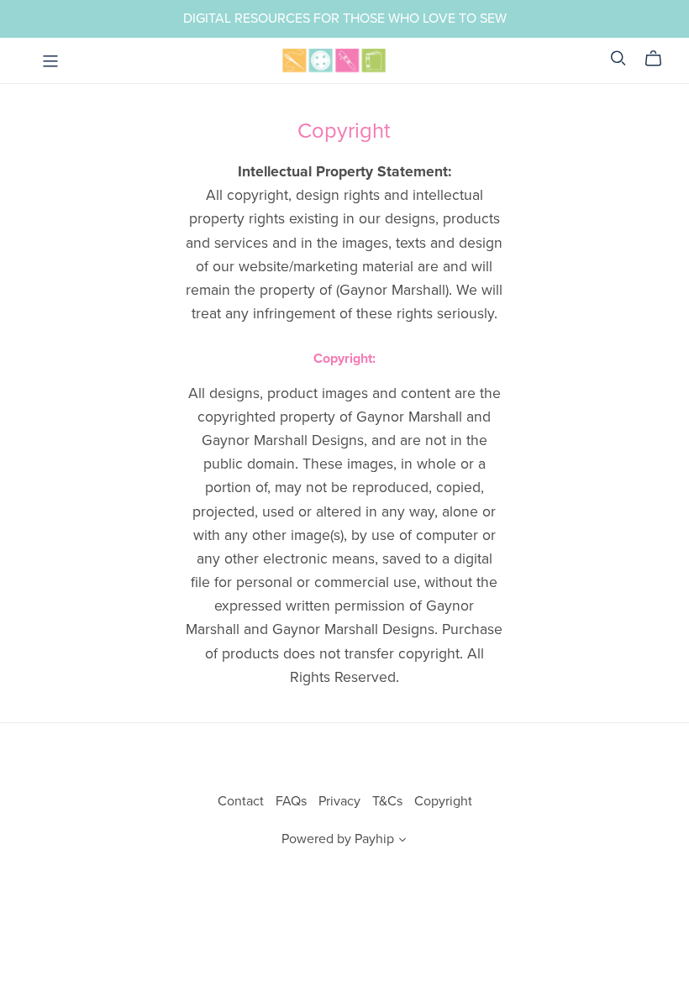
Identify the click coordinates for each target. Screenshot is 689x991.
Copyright (443, 801)
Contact (242, 801)
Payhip (374, 839)
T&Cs (389, 801)
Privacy (341, 801)
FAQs (293, 801)
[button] (402, 841)
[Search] (618, 58)
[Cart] (660, 58)
